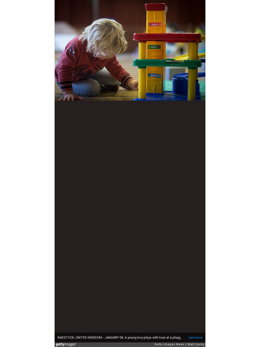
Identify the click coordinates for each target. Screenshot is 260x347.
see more (195, 337)
